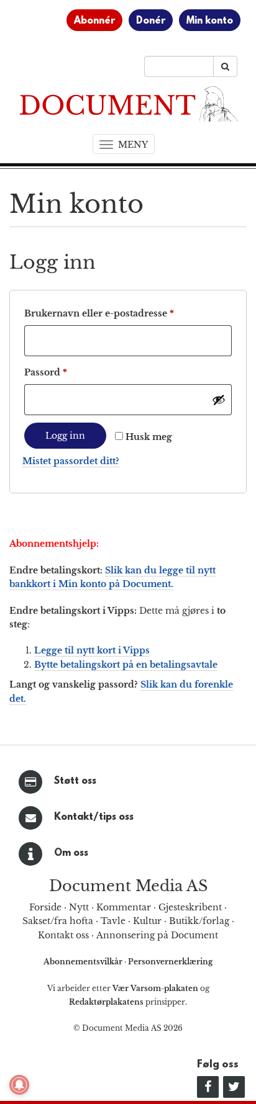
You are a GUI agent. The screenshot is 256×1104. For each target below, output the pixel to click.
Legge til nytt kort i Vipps (92, 650)
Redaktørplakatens (106, 1002)
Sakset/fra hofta (57, 921)
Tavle (113, 921)
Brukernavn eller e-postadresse (117, 313)
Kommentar (123, 907)
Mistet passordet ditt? (70, 461)
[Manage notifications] (19, 1085)
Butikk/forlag (199, 921)
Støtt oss (75, 781)
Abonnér (94, 21)
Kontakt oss (63, 935)
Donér (150, 21)
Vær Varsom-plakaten (155, 988)
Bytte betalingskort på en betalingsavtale (125, 664)
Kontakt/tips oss (94, 817)
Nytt (79, 907)
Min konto (209, 21)
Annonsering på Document (157, 935)
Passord (64, 372)
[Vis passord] (219, 399)
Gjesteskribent (190, 907)
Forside (45, 907)
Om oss (71, 853)
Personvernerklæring (170, 961)
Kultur (147, 921)
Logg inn (65, 435)
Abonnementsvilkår (83, 961)
